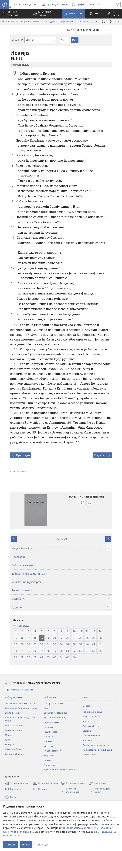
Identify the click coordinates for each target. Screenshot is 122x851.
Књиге (47, 708)
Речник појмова (22, 590)
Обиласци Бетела (91, 726)
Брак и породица (13, 730)
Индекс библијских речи (27, 582)
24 (69, 422)
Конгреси (87, 740)
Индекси (48, 741)
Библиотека (8, 21)
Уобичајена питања (92, 711)
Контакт (87, 721)
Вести (85, 697)
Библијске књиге (22, 565)
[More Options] (117, 22)
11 (13, 237)
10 (13, 227)
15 (13, 314)
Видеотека (49, 755)
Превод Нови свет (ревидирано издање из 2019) (61, 21)
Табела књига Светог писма (29, 573)
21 (76, 383)
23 (16, 412)
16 (16, 324)
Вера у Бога (11, 744)
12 (13, 267)
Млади (8, 734)
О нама (86, 705)
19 (14, 72)
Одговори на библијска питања (21, 703)
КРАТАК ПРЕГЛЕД (21, 625)
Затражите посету (92, 716)
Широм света (89, 754)
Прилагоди (42, 844)
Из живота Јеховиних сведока (97, 749)
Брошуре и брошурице (55, 712)
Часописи (49, 727)
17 (28, 334)
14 (13, 298)
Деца (7, 739)
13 (13, 283)
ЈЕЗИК (70, 29)
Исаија (86, 21)
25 (34, 432)
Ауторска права (18, 471)
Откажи (25, 844)
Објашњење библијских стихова (21, 708)
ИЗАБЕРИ (17, 40)
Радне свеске (50, 731)
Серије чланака (51, 722)
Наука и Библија (13, 749)
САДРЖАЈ (61, 539)
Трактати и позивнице (55, 717)
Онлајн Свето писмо (29, 21)
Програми (49, 736)
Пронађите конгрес (73, 783)
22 (25, 398)
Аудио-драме (50, 765)
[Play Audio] (103, 22)
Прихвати (11, 844)
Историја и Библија (14, 753)
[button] (45, 14)
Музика (47, 760)
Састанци (87, 730)
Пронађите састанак (45, 783)
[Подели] (110, 22)
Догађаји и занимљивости (96, 745)
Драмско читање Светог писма (59, 769)
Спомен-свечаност (92, 735)
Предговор (19, 557)
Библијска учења (13, 697)
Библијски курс (12, 712)
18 (16, 349)
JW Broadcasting (52, 750)
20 (62, 368)
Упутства (48, 746)
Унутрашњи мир (13, 725)
